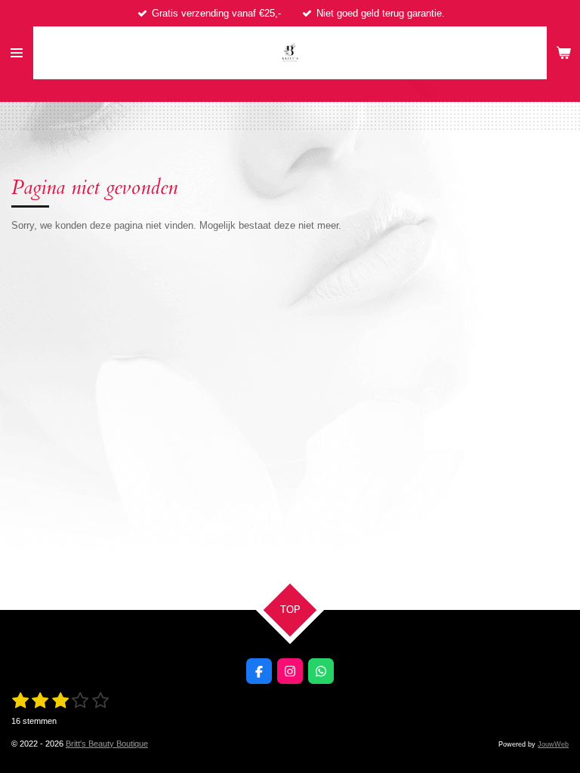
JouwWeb (553, 744)
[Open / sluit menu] (16, 52)
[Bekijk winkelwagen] (563, 52)
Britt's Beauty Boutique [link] (107, 743)
